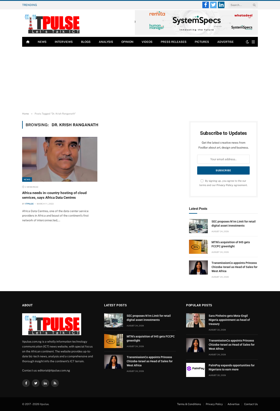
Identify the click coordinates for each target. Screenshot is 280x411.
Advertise (225, 41)
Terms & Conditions (189, 404)
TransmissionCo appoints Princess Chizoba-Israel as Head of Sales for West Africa (234, 267)
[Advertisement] (140, 79)
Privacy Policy (224, 185)
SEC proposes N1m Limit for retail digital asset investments (234, 223)
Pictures (202, 41)
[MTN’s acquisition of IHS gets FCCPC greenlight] (198, 247)
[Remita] (196, 34)
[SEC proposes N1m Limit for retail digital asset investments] (198, 226)
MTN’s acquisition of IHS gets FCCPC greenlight (74, 5)
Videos (147, 41)
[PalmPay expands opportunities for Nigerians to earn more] (195, 370)
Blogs (86, 41)
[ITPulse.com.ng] (51, 23)
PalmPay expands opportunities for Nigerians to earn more (232, 367)
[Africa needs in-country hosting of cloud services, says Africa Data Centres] (59, 159)
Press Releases (174, 41)
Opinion (127, 41)
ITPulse (29, 204)
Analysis (106, 41)
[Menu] (253, 42)
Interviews (64, 41)
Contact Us (251, 404)
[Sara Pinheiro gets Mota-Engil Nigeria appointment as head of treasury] (195, 320)
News (42, 41)
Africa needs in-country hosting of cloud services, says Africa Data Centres (54, 195)
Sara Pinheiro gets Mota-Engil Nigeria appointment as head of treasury (229, 320)
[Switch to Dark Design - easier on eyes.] (247, 41)
